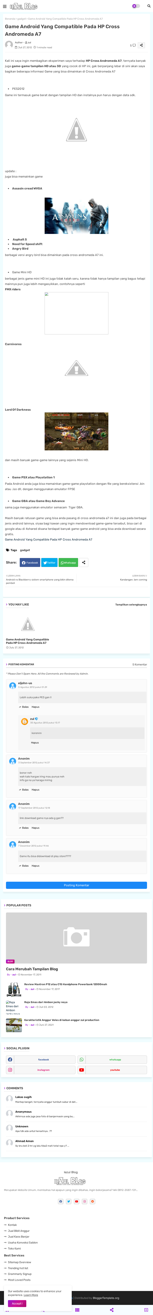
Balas (25, 706)
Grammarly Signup (19, 1274)
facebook (43, 1059)
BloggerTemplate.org (106, 1298)
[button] (149, 6)
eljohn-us (25, 683)
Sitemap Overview (19, 1262)
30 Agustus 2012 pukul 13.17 (45, 722)
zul (32, 719)
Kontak (12, 1225)
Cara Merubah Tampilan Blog (32, 969)
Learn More (31, 1295)
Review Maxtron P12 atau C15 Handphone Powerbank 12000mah (65, 984)
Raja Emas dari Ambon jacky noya (46, 1002)
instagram (43, 1070)
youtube (115, 1070)
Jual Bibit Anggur (18, 1231)
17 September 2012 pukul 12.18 (34, 808)
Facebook (32, 562)
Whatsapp (70, 562)
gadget (21, 18)
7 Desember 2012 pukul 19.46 (33, 846)
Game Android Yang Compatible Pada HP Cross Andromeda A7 (48, 539)
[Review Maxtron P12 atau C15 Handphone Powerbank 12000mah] (14, 989)
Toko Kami (14, 1248)
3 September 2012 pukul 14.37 (34, 762)
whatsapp (115, 1059)
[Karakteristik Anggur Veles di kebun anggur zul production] (14, 1025)
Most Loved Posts (19, 1280)
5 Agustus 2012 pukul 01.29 (32, 687)
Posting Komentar (76, 885)
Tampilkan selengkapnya (131, 604)
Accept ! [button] (17, 1303)
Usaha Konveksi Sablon (23, 1242)
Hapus (35, 706)
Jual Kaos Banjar (18, 1236)
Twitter (51, 562)
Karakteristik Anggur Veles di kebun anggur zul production (61, 1020)
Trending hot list (18, 1268)
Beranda (10, 18)
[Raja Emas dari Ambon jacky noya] (14, 1007)
